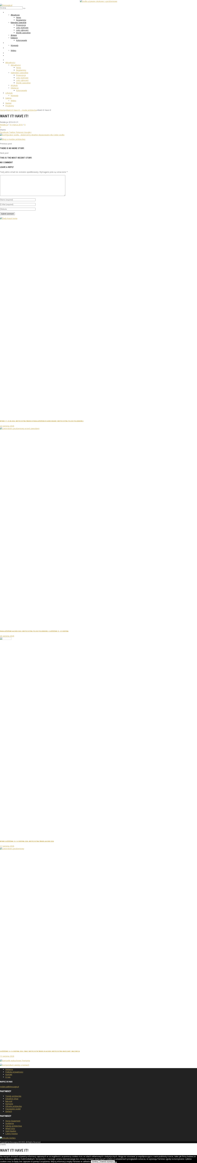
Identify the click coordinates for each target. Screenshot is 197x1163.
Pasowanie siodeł (13, 1109)
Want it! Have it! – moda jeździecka (21, 110)
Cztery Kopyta (11, 1133)
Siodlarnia (9, 1123)
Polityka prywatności (14, 1072)
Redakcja (4, 124)
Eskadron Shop (11, 1098)
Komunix (9, 1103)
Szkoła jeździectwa (13, 1126)
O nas (7, 1077)
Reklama (9, 1069)
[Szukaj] (24, 8)
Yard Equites (10, 1131)
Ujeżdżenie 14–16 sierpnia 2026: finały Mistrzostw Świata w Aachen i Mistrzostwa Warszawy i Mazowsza (40, 1051)
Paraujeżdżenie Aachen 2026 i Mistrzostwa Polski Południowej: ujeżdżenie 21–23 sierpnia (34, 631)
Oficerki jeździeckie (13, 1106)
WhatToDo (10, 1128)
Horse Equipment (12, 1121)
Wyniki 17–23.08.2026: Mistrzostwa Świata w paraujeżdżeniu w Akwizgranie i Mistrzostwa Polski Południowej (41, 421)
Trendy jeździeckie (13, 1096)
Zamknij (95, 1162)
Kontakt (8, 1074)
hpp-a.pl (8, 1101)
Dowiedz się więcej (107, 1162)
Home (2, 110)
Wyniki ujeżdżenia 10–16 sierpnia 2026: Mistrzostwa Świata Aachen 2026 (27, 841)
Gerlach (8, 1111)
